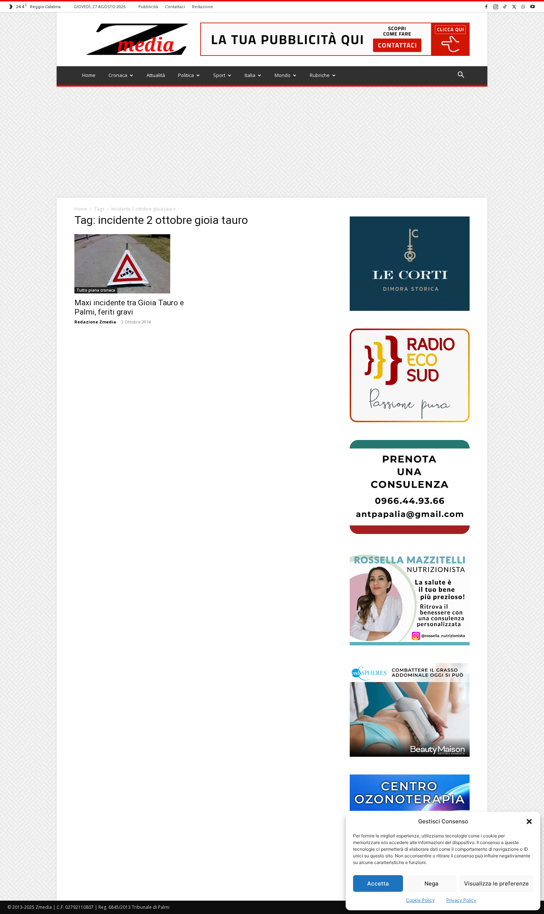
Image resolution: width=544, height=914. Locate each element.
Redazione (202, 6)
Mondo (283, 75)
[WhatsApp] (523, 6)
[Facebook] (486, 6)
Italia (250, 75)
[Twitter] (514, 6)
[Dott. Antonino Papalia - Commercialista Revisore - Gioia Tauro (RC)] (410, 487)
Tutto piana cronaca (96, 290)
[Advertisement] (272, 142)
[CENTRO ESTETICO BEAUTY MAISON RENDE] (410, 710)
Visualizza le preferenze (496, 883)
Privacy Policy (461, 900)
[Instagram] (495, 6)
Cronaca (117, 75)
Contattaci (175, 6)
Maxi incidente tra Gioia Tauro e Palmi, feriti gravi (129, 307)
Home (88, 75)
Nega (431, 883)
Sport (219, 75)
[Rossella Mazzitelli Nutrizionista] (410, 598)
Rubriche (320, 75)
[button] (529, 821)
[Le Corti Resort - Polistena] (410, 263)
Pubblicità (148, 6)
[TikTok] (505, 6)
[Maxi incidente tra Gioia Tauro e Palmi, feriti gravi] (134, 263)
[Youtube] (532, 6)
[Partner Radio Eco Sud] (410, 375)
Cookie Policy (420, 900)
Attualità (156, 75)
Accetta (378, 883)
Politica (186, 75)
